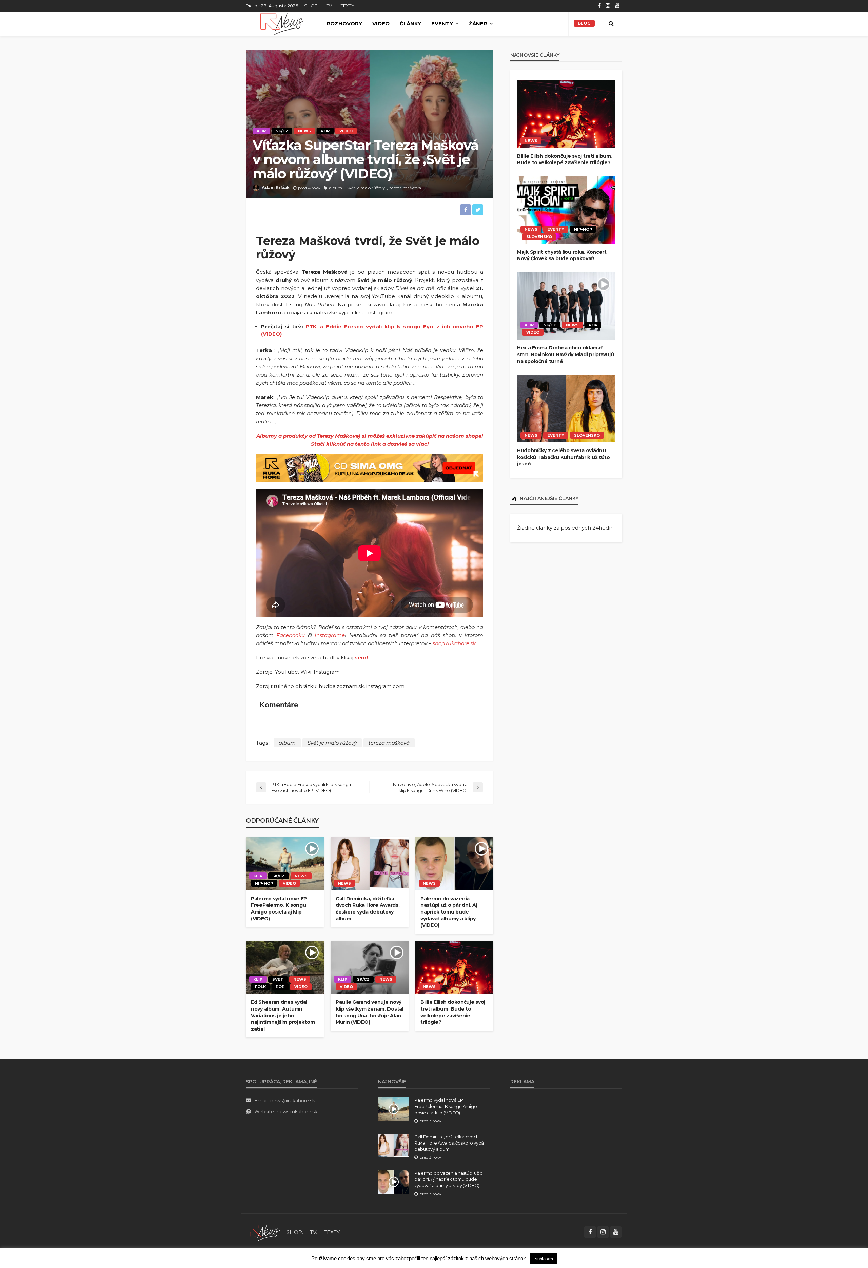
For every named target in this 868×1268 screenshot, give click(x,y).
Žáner (478, 23)
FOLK (260, 986)
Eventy (442, 23)
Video (381, 23)
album (335, 187)
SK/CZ (282, 131)
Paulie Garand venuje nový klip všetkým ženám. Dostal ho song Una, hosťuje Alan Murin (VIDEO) (369, 1012)
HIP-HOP (264, 883)
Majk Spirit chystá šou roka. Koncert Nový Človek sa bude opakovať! (562, 255)
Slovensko (539, 236)
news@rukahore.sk (292, 1101)
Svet (277, 979)
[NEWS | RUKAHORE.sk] (263, 1232)
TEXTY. (348, 5)
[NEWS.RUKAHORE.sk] (282, 24)
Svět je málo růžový (366, 187)
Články (410, 23)
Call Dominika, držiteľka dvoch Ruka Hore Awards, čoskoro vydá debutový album (368, 909)
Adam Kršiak (276, 187)
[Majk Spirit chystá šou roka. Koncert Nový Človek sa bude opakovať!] (566, 210)
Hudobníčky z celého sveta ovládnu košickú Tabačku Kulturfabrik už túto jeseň (563, 457)
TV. (330, 5)
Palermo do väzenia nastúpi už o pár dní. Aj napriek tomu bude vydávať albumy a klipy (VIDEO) (448, 912)
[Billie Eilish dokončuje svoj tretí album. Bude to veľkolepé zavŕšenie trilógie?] (454, 967)
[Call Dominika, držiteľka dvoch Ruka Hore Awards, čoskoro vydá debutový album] (370, 863)
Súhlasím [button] (543, 1258)
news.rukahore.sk (297, 1112)
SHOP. (311, 5)
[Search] (611, 24)
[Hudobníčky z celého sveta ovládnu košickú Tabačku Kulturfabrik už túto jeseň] (566, 408)
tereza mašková (405, 187)
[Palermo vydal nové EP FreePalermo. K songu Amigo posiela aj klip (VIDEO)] (285, 863)
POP (325, 131)
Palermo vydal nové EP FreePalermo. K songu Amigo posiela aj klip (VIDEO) (279, 909)
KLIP (261, 131)
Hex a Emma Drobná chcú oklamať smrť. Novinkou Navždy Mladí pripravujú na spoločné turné (565, 354)
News (304, 131)
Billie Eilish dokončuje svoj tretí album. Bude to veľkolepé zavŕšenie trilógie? (452, 1012)
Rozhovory (344, 23)
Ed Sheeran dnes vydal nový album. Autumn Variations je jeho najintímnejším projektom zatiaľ (283, 1015)
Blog (584, 23)
